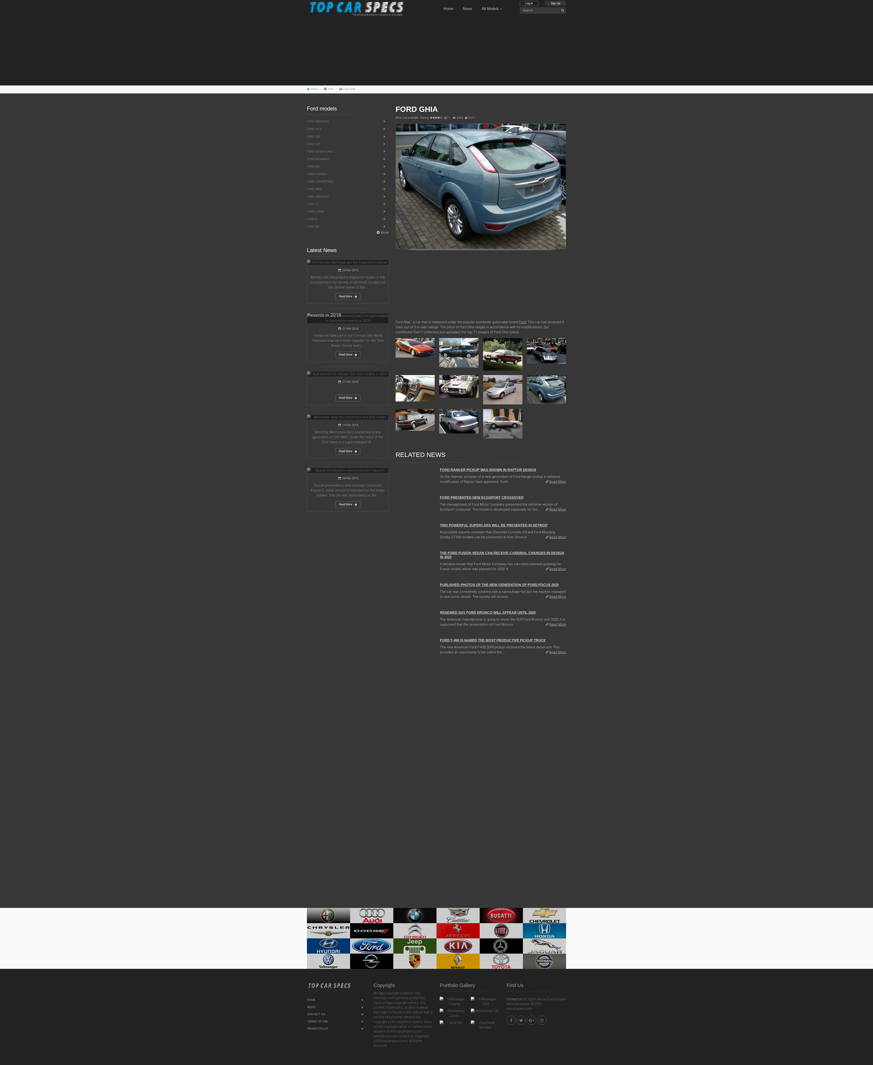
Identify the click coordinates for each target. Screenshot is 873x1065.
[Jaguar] (544, 946)
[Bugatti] (501, 915)
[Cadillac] (458, 915)
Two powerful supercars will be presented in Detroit (494, 525)
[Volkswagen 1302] (485, 1001)
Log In (529, 3)
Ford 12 (313, 204)
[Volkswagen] (328, 961)
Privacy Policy (317, 1028)
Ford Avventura (319, 151)
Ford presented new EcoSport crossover (482, 497)
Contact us (514, 999)
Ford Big (313, 166)
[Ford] (371, 946)
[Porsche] (414, 961)
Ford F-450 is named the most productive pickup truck (493, 640)
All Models (490, 9)
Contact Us (316, 1014)
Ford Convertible (320, 181)
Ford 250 (313, 136)
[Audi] (371, 915)
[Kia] (458, 946)
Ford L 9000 (315, 211)
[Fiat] (501, 930)
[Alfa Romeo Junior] (454, 1013)
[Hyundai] (328, 946)
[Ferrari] (458, 930)
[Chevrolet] (544, 915)
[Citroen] (414, 930)
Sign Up (555, 3)
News (467, 9)
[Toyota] (501, 961)
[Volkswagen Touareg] (454, 1001)
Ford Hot (314, 129)
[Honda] (544, 930)
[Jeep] (414, 946)
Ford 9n (313, 226)
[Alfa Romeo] (328, 915)
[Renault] (458, 961)
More (385, 233)
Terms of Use (317, 1021)
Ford (330, 89)
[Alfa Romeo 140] (485, 1012)
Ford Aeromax (318, 196)
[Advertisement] (436, 50)
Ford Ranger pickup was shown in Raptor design (488, 470)
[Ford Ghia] (481, 186)
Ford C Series (317, 174)
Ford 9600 (314, 189)
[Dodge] (371, 930)
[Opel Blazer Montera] (485, 1025)
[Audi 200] (454, 1023)
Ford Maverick (318, 121)
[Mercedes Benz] (501, 946)
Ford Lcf (313, 144)
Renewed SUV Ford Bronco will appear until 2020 (488, 612)
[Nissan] (544, 961)
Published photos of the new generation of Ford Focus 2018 (499, 585)
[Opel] (371, 961)
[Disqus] (481, 720)
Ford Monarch (318, 159)
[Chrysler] (328, 930)
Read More (557, 482)
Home (448, 9)
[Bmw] (414, 915)
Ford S (312, 219)
